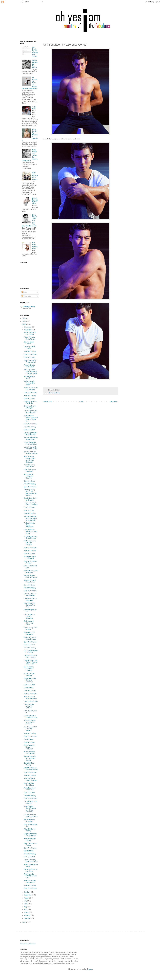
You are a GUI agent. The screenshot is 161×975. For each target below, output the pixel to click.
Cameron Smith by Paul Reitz (30, 402)
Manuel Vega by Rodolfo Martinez (30, 576)
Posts (25, 292)
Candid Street (28, 688)
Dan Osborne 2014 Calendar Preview (30, 728)
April (26, 910)
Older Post (113, 401)
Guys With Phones (30, 354)
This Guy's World (29, 307)
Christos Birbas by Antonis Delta (30, 594)
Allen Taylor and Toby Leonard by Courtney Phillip (30, 371)
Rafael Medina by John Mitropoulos (31, 860)
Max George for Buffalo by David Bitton (30, 531)
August (26, 898)
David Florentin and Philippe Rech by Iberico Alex (30, 662)
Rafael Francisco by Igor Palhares (30, 388)
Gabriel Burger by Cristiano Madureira (30, 680)
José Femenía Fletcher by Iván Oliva (30, 876)
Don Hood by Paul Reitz (34, 245)
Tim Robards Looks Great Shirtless (30, 537)
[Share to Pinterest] (58, 390)
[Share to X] (54, 390)
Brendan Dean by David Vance (30, 881)
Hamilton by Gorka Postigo (30, 562)
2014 (24, 321)
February (27, 915)
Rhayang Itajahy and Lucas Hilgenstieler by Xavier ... (30, 492)
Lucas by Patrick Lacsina (29, 347)
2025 (24, 318)
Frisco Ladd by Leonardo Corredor (29, 706)
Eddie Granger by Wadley (30, 839)
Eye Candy (52, 393)
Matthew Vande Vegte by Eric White (29, 383)
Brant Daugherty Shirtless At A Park (29, 605)
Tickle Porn (34, 108)
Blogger (89, 969)
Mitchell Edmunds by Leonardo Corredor (30, 722)
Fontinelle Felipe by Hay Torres (30, 870)
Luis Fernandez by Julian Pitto (30, 599)
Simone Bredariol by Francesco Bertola (30, 758)
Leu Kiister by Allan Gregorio (30, 802)
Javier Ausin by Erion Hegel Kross (29, 623)
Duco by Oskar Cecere (29, 343)
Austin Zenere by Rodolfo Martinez (30, 452)
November (28, 330)
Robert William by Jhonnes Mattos (30, 443)
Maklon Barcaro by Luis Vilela (35, 201)
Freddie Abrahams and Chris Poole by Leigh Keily (30, 518)
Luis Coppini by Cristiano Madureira (29, 616)
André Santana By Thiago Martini (30, 361)
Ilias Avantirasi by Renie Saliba (30, 581)
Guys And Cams (29, 357)
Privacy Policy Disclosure (28, 944)
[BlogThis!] (51, 390)
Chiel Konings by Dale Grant (30, 470)
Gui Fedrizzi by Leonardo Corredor (29, 668)
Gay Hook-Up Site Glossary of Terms (35, 51)
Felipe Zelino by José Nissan (29, 366)
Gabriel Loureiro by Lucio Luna (30, 499)
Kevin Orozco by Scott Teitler (29, 466)
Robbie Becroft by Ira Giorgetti (30, 557)
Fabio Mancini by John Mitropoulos (31, 815)
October (27, 892)
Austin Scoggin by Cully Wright (30, 333)
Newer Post (48, 401)
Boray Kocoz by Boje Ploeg (29, 633)
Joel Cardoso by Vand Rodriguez (30, 697)
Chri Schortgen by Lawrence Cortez (30, 716)
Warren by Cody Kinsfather (29, 820)
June (26, 904)
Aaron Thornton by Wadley (30, 844)
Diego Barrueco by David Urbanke (30, 834)
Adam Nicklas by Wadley (29, 830)
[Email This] (49, 390)
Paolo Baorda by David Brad (29, 789)
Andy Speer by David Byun (29, 784)
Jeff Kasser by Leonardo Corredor (28, 476)
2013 (24, 324)
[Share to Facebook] (56, 390)
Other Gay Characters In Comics (35, 175)
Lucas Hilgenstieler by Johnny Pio (30, 411)
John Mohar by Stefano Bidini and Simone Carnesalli (29, 459)
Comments (27, 296)
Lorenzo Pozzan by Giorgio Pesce (30, 656)
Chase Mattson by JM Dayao (30, 407)
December (28, 327)
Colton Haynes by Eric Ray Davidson (30, 542)
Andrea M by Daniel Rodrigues (30, 571)
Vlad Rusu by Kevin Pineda (30, 628)
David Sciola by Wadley (29, 764)
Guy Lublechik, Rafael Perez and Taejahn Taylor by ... (31, 418)
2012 (24, 922)
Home (81, 401)
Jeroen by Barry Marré (29, 377)
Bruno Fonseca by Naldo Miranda (30, 638)
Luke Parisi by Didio (31, 701)
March (26, 912)
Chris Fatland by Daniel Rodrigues (29, 747)
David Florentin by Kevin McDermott (30, 768)
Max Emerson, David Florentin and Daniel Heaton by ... (30, 809)
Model (58, 393)
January (27, 918)
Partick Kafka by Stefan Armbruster (29, 525)
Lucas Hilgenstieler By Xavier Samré (30, 448)
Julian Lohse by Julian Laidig (29, 752)
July (25, 901)
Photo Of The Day (30, 351)
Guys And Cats (29, 510)
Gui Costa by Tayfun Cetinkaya (31, 651)
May (25, 907)
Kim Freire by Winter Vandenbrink (31, 438)
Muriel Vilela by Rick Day (29, 674)
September (28, 895)
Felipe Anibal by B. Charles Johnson (30, 504)
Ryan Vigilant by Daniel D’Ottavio (30, 779)
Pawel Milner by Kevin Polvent (29, 338)
